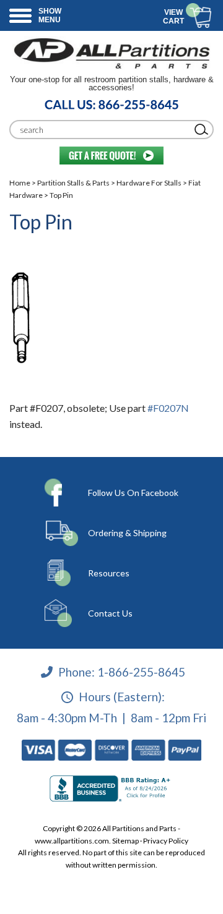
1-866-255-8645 (141, 671)
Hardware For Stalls (148, 182)
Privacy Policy (165, 840)
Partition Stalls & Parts (73, 182)
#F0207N (168, 408)
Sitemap (125, 840)
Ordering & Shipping (127, 532)
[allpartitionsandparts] (111, 53)
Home (19, 182)
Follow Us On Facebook (133, 492)
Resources (108, 573)
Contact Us (110, 613)
